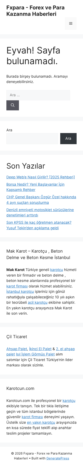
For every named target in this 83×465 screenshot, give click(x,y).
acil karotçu (37, 302)
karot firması (17, 286)
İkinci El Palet (40, 349)
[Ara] (12, 105)
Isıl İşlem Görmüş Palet (35, 354)
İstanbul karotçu (20, 291)
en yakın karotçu (41, 422)
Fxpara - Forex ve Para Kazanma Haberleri (35, 10)
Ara (9, 130)
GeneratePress (57, 458)
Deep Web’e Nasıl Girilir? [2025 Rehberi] (40, 177)
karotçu (56, 270)
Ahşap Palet (16, 349)
